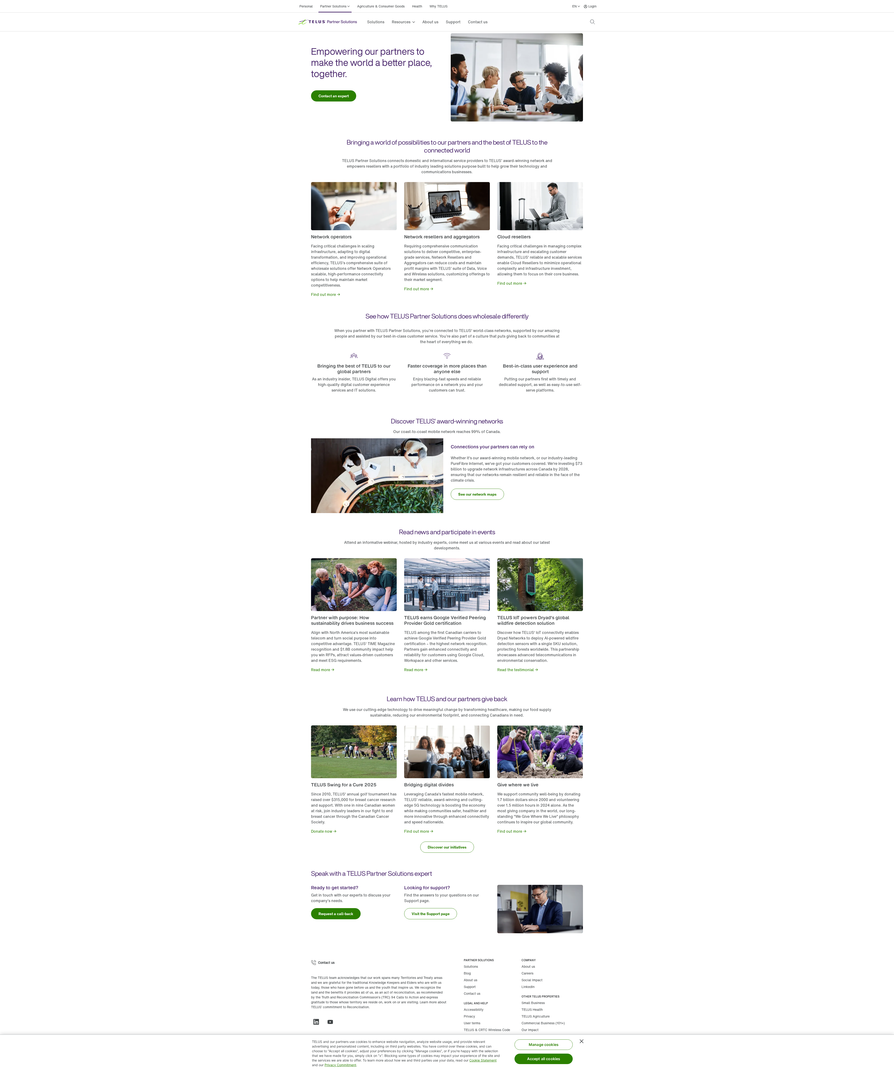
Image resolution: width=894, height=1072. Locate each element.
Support (453, 22)
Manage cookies (544, 1044)
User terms (472, 1023)
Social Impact (532, 979)
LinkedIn (528, 986)
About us (430, 22)
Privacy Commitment (340, 1065)
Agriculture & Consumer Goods (381, 6)
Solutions (375, 22)
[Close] (581, 1041)
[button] (592, 22)
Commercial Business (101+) (543, 1023)
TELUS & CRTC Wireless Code (487, 1029)
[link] (333, 95)
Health (417, 6)
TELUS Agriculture (536, 1016)
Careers (527, 973)
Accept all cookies (543, 1058)
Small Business (533, 1002)
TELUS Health (532, 1009)
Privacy (469, 1016)
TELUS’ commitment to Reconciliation (340, 1006)
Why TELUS (438, 6)
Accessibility (474, 1009)
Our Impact (530, 1029)
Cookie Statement (483, 1060)
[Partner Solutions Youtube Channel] (332, 1022)
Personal (306, 6)
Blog (467, 973)
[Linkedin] (318, 1022)
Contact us (478, 22)
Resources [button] (401, 22)
